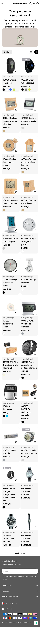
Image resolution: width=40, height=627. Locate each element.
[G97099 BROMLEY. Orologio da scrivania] (29, 392)
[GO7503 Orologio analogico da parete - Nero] (3, 292)
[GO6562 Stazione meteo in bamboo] (11, 186)
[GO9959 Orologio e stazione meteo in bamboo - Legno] (3, 131)
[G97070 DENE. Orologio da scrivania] (29, 307)
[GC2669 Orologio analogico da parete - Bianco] (22, 251)
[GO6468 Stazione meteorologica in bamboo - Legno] (22, 172)
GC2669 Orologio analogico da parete (28, 241)
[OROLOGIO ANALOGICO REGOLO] (29, 474)
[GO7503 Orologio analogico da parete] (11, 266)
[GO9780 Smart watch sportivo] (29, 66)
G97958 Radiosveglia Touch (7, 324)
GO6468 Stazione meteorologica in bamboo (28, 162)
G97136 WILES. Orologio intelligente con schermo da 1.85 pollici (9, 494)
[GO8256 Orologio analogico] (29, 266)
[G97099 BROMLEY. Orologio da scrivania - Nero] (22, 422)
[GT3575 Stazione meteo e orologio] (29, 104)
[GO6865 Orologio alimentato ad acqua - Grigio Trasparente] (3, 172)
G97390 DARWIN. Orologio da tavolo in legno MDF (10, 365)
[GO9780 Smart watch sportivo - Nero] (22, 89)
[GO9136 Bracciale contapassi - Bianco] (7, 89)
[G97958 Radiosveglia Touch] (11, 307)
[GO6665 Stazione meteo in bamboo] (29, 186)
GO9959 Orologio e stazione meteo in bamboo (9, 121)
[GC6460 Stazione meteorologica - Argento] (3, 248)
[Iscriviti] (36, 571)
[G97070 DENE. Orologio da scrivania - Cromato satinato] (22, 333)
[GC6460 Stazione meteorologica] (11, 224)
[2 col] (36, 52)
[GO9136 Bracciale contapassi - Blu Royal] (10, 89)
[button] (2, 3)
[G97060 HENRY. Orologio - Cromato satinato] (3, 460)
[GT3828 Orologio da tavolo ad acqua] (29, 436)
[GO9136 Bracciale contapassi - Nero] (3, 89)
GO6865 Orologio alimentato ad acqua (9, 162)
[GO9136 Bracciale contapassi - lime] (14, 89)
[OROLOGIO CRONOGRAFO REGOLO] (11, 522)
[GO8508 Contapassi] (11, 392)
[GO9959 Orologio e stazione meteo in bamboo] (11, 104)
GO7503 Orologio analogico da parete (9, 283)
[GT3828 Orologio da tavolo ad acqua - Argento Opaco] (22, 460)
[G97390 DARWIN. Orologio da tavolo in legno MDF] (11, 348)
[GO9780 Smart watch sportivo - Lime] (29, 89)
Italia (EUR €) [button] (10, 603)
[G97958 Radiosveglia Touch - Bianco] (3, 333)
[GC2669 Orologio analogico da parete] (29, 224)
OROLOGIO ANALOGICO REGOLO (26, 491)
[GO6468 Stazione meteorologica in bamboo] (29, 145)
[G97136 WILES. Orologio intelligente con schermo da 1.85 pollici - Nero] (3, 507)
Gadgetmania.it (15, 622)
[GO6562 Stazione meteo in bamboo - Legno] (3, 210)
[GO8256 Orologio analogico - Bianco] (22, 289)
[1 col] (31, 52)
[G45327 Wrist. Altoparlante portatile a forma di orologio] (29, 348)
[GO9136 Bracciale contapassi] (11, 66)
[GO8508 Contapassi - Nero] (3, 416)
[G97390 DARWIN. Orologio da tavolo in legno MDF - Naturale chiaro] (3, 374)
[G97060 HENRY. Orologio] (11, 436)
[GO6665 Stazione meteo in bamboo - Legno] (22, 210)
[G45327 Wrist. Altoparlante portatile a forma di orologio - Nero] (22, 377)
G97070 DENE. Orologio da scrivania (27, 324)
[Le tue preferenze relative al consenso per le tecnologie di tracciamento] (36, 623)
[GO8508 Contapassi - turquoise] (7, 416)
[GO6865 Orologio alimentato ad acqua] (11, 145)
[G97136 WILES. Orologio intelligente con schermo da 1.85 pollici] (11, 474)
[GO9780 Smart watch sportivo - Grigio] (26, 89)
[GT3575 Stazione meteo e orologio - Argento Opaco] (22, 128)
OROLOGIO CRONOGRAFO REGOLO (8, 538)
